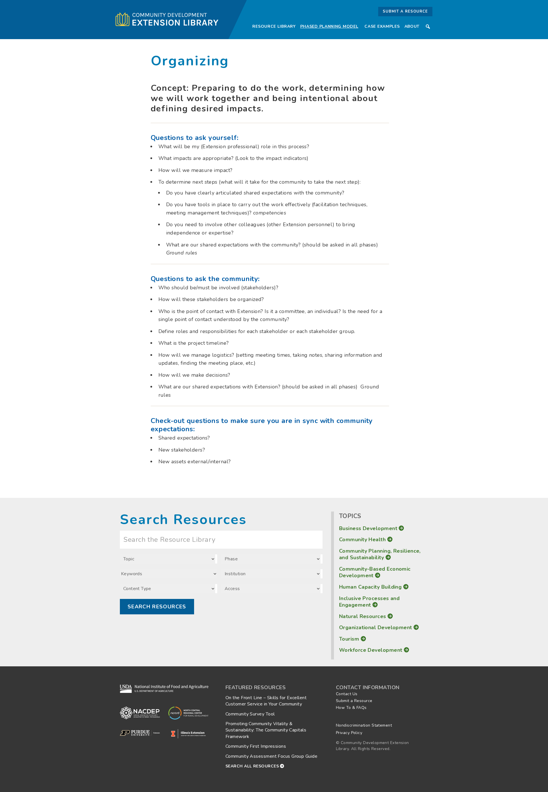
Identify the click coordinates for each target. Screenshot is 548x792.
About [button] (412, 26)
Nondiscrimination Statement (364, 725)
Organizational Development (376, 627)
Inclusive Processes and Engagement (369, 601)
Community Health (363, 539)
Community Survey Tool (250, 714)
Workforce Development (371, 650)
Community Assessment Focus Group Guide (271, 756)
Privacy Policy (349, 732)
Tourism (350, 638)
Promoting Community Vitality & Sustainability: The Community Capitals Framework (265, 730)
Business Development (369, 528)
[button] (428, 26)
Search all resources (252, 766)
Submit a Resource (405, 11)
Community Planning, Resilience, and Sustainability (380, 554)
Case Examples (382, 26)
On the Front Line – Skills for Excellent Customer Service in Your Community (266, 701)
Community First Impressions (255, 746)
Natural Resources (363, 616)
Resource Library (273, 26)
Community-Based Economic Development (375, 572)
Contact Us (347, 694)
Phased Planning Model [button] (329, 26)
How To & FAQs (351, 707)
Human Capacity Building (371, 587)
